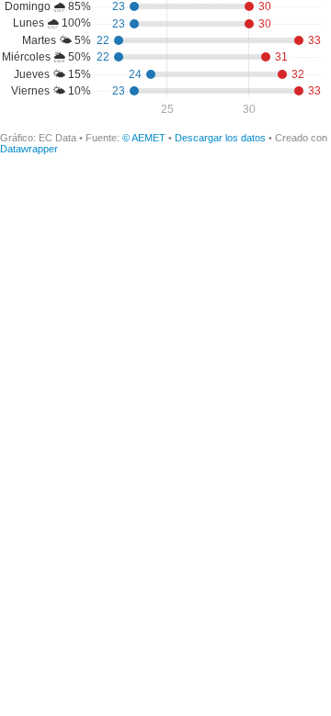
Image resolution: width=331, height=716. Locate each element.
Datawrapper (29, 148)
